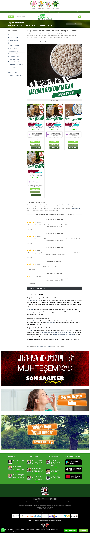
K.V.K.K (46, 11)
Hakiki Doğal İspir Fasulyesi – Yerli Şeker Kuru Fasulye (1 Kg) (35, 127)
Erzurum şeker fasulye (55, 332)
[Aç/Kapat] (31, 42)
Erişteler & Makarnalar (13, 45)
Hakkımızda (31, 11)
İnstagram (48, 346)
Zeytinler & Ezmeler (13, 72)
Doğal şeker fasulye (32, 300)
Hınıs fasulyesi (56, 334)
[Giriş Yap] (79, 17)
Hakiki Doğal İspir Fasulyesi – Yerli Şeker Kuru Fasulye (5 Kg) (35, 174)
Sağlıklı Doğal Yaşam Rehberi (60, 11)
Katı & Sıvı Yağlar (12, 48)
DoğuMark (39, 507)
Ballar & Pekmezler (13, 40)
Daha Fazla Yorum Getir (37, 288)
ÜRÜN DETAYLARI (35, 144)
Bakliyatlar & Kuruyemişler (14, 75)
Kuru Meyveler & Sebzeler (14, 56)
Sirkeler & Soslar (12, 67)
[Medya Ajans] (45, 527)
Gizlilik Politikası (39, 11)
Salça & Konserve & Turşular (15, 64)
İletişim (50, 11)
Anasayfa (26, 11)
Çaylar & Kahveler (12, 43)
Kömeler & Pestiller (13, 53)
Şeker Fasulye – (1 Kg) (73, 126)
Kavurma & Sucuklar (13, 51)
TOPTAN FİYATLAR (36, 147)
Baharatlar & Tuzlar (13, 37)
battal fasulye (63, 334)
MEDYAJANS (48, 520)
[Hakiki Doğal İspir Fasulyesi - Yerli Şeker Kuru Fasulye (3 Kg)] (54, 112)
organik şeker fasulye (67, 332)
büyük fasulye (71, 334)
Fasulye (70, 205)
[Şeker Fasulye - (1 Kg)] (73, 112)
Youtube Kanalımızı (40, 346)
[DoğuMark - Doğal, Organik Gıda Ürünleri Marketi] (45, 16)
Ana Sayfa (11, 25)
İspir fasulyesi (50, 322)
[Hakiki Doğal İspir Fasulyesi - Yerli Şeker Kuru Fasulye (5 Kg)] (35, 160)
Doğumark (29, 330)
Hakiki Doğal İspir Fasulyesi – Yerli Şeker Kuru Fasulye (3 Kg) (54, 127)
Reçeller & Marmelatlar (14, 62)
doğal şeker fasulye (76, 208)
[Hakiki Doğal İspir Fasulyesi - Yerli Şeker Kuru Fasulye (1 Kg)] (35, 112)
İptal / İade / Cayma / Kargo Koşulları (43, 501)
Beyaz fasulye (30, 309)
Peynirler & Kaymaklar (13, 59)
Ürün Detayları (35, 141)
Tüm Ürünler (11, 34)
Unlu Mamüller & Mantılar (14, 70)
